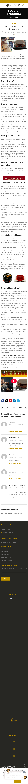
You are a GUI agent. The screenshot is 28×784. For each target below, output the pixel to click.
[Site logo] (13, 5)
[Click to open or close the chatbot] (25, 777)
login (12, 513)
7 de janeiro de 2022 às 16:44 (16, 457)
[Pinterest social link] (10, 400)
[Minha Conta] (26, 5)
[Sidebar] (2, 237)
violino (21, 172)
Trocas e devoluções (6, 557)
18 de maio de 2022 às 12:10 (16, 488)
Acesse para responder (15, 431)
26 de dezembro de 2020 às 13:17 (17, 424)
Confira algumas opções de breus (9, 355)
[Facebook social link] (2, 400)
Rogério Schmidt (8, 32)
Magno (10, 422)
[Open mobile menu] (2, 5)
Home (11, 17)
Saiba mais (10, 781)
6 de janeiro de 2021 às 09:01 (16, 440)
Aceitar (18, 781)
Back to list (14, 407)
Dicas (16, 17)
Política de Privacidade (6, 560)
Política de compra (5, 551)
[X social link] (6, 400)
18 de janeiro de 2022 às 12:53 (16, 472)
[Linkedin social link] (14, 400)
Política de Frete (5, 554)
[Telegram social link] (18, 400)
